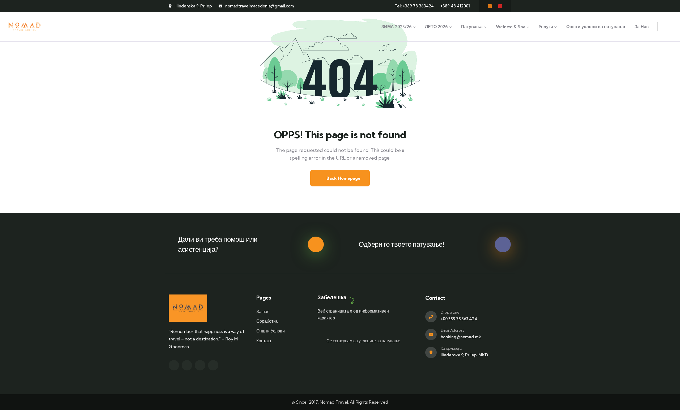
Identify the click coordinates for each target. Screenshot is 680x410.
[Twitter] (174, 365)
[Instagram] (500, 6)
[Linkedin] (213, 365)
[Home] (24, 26)
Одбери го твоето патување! (401, 244)
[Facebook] (490, 6)
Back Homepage (342, 178)
